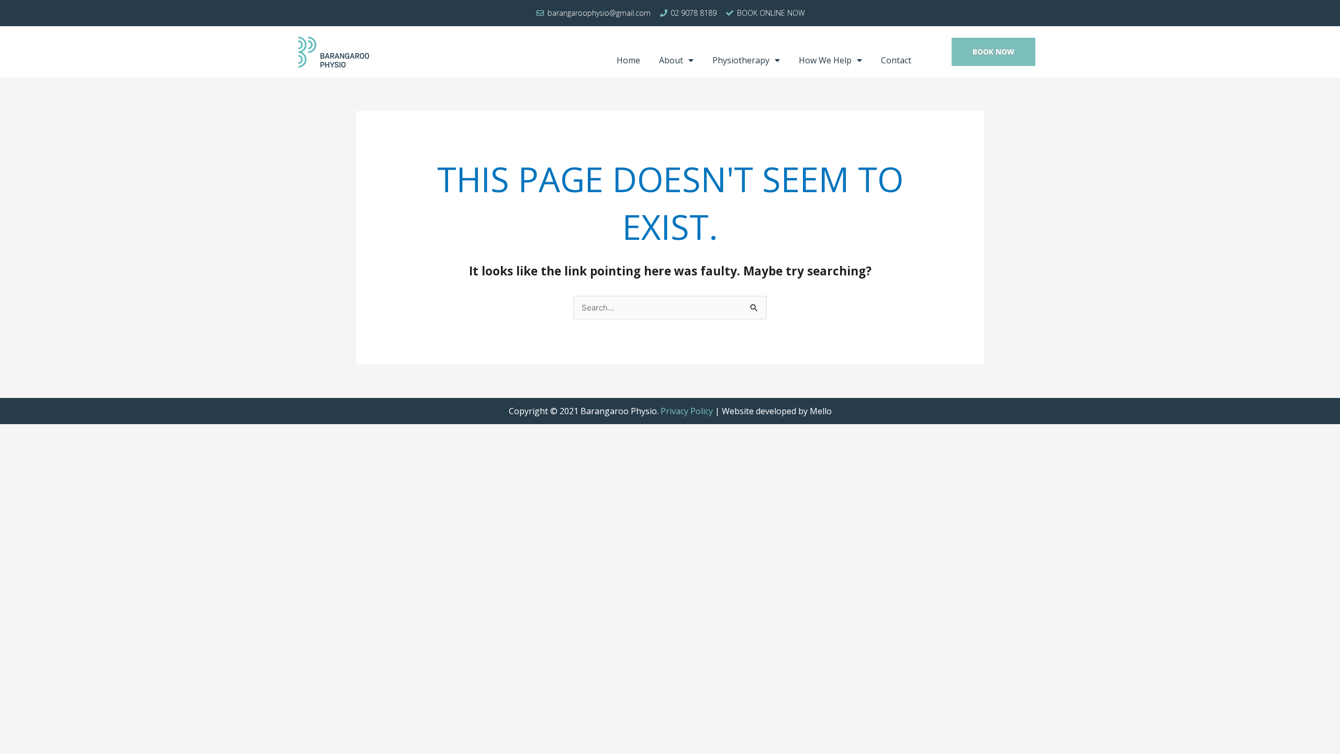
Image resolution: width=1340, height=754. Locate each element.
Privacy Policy (687, 411)
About (671, 60)
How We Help (825, 60)
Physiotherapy (740, 60)
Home (628, 60)
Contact (896, 60)
